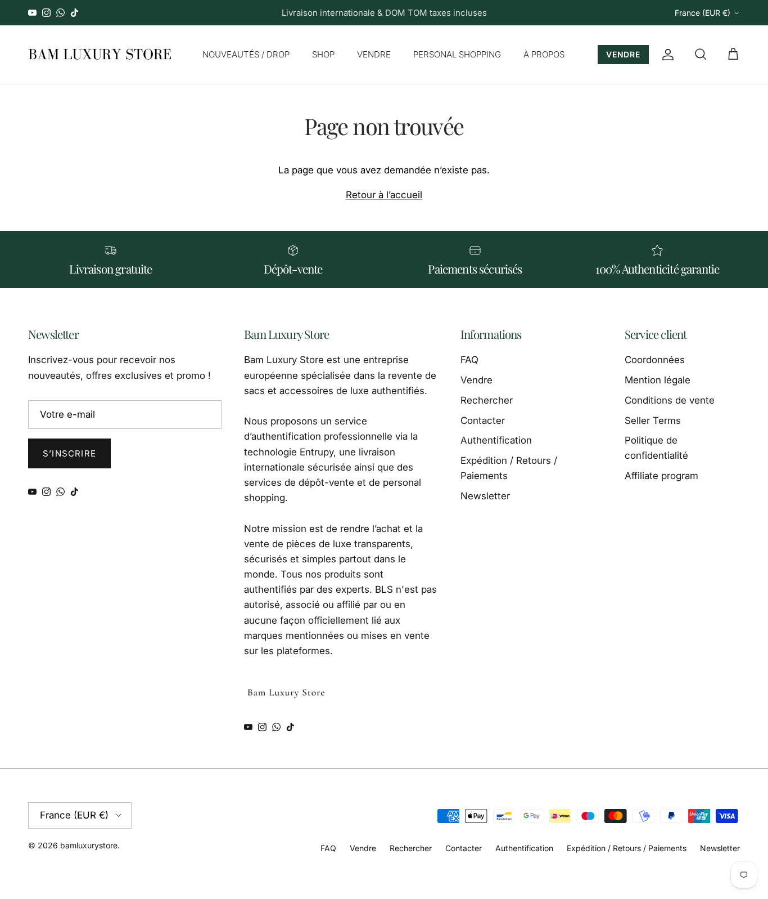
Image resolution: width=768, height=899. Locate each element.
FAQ (469, 359)
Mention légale (657, 380)
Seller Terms (653, 420)
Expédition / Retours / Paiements (626, 848)
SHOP (323, 54)
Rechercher (486, 400)
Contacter (482, 420)
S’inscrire (69, 453)
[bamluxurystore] (99, 55)
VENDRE (374, 54)
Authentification (496, 440)
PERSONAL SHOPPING (457, 54)
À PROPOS (543, 54)
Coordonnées (655, 359)
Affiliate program (661, 475)
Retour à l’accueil (384, 194)
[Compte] (666, 54)
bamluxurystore (89, 845)
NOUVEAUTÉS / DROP (246, 54)
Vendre (476, 380)
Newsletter (485, 496)
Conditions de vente (670, 400)
